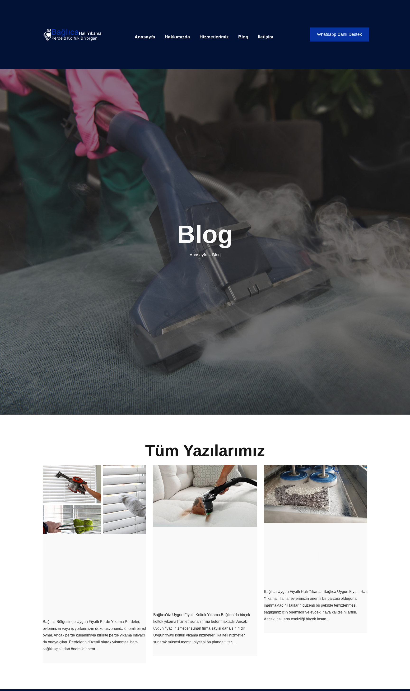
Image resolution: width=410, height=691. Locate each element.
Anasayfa (145, 36)
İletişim (265, 36)
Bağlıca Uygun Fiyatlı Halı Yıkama (314, 556)
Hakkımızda (177, 36)
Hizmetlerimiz (214, 36)
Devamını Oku (55, 659)
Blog (243, 36)
